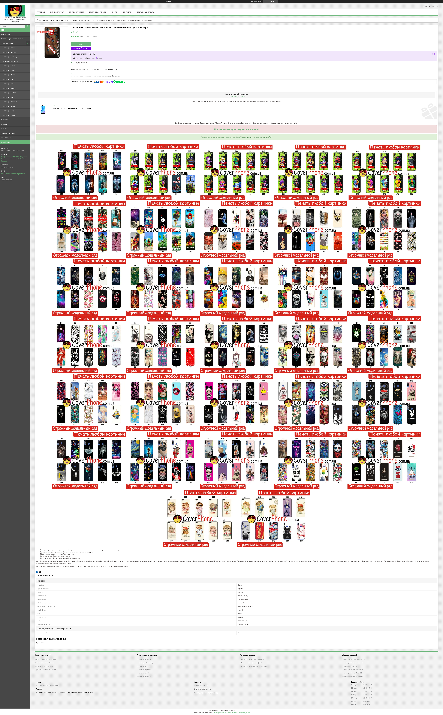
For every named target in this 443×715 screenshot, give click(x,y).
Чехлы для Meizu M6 (350, 666)
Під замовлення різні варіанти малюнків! (236, 129)
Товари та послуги (47, 20)
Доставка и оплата (8, 133)
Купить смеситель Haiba (44, 666)
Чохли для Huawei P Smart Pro (82, 20)
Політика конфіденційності (241, 713)
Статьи (4, 124)
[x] (40, 572)
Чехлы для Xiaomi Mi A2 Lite (353, 676)
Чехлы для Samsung (145, 663)
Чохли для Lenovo (9, 52)
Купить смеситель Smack (44, 663)
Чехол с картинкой (97, 12)
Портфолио (5, 34)
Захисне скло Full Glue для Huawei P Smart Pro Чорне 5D (73, 108)
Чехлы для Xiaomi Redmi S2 (353, 670)
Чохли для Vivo (8, 84)
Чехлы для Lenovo (144, 659)
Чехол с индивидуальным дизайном (254, 666)
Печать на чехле (76, 12)
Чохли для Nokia (9, 106)
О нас (114, 12)
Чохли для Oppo (9, 88)
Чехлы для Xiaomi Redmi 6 (352, 673)
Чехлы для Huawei (144, 666)
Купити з (76, 48)
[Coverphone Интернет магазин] (15, 10)
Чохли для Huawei (9, 75)
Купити (80, 44)
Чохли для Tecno (9, 97)
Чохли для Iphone (9, 48)
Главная (41, 12)
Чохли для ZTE (8, 79)
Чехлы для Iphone (144, 670)
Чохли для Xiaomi (9, 66)
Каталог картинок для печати (12, 39)
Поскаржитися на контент (222, 713)
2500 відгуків (258, 1)
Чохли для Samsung (10, 57)
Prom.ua (232, 711)
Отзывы (4, 129)
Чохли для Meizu (9, 70)
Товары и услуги (7, 43)
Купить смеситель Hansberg (45, 659)
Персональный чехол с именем (252, 659)
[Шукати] (27, 26)
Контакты (127, 12)
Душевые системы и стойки (45, 670)
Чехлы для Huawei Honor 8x (353, 663)
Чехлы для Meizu (144, 673)
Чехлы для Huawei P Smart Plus (354, 659)
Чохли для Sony (8, 111)
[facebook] (37, 572)
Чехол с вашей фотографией (251, 663)
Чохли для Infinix (9, 115)
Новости (4, 120)
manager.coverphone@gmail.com (13, 174)
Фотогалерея (6, 138)
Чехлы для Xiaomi (144, 676)
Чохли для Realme (9, 93)
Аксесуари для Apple (10, 61)
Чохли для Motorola (10, 102)
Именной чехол (56, 12)
